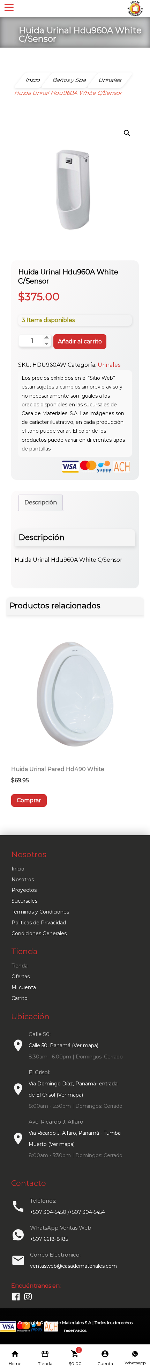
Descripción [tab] (40, 502)
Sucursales (24, 901)
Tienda (20, 966)
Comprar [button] (29, 800)
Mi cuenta (24, 987)
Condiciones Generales (39, 933)
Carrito (20, 998)
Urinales (109, 365)
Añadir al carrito (80, 341)
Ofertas (21, 976)
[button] (127, 133)
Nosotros (23, 879)
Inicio (18, 869)
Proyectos (24, 890)
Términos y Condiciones (40, 912)
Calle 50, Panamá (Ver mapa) (63, 1045)
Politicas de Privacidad (39, 922)
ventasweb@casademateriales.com (73, 1266)
